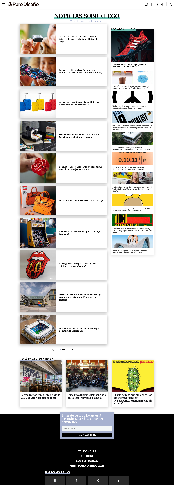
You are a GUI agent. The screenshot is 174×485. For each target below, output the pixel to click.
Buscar (170, 4)
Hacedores (76, 4)
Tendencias (61, 4)
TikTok (163, 4)
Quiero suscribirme (87, 435)
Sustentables (92, 4)
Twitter (157, 4)
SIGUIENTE (73, 349)
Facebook (152, 4)
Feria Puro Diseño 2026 (115, 4)
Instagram (147, 4)
